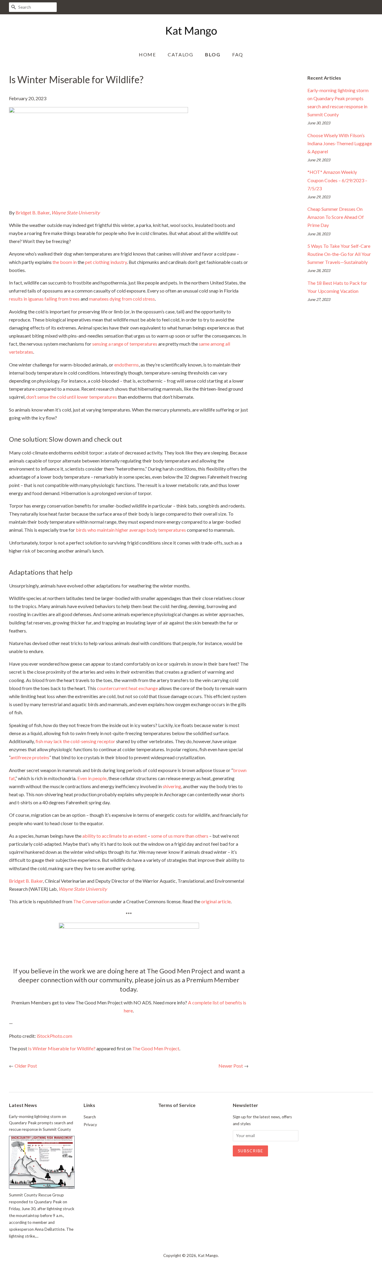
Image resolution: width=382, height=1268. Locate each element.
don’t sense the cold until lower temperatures (71, 397)
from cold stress (138, 298)
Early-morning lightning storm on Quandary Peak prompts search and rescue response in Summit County (41, 1123)
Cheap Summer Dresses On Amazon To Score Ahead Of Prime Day (335, 217)
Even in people (92, 778)
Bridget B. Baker (33, 212)
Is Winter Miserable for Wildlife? (62, 1048)
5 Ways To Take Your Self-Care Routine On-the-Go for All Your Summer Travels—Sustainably (339, 254)
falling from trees (62, 298)
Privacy (90, 1124)
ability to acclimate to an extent (114, 836)
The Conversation (91, 901)
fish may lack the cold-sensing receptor (75, 741)
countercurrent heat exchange (127, 688)
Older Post (26, 1065)
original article (216, 901)
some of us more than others (179, 836)
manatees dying (105, 298)
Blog (212, 54)
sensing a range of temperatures (124, 344)
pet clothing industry (106, 262)
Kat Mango (208, 1255)
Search (90, 1116)
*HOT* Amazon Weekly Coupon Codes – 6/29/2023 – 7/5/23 (337, 180)
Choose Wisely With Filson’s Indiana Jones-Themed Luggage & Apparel (339, 143)
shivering (172, 786)
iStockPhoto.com (54, 1036)
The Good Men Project (155, 1048)
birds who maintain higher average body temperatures (131, 530)
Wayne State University (75, 212)
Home (147, 54)
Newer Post (230, 1065)
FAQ (237, 54)
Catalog (180, 54)
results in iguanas (26, 298)
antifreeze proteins (29, 757)
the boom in (65, 262)
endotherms (126, 364)
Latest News (23, 1105)
